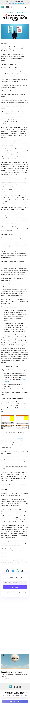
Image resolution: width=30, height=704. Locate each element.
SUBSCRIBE (15, 587)
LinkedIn (3, 552)
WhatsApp (22, 550)
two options (13, 307)
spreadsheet (20, 438)
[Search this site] (25, 7)
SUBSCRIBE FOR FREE (15, 701)
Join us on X (15, 594)
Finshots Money (21, 12)
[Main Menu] (28, 7)
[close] (28, 2)
